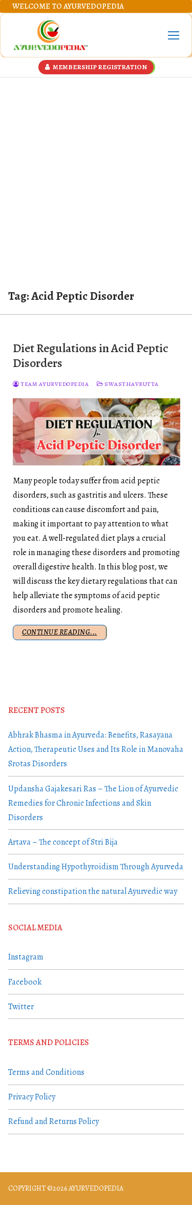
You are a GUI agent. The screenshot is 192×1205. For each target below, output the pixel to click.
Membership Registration (99, 67)
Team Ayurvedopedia (54, 384)
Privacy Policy (31, 1096)
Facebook (24, 982)
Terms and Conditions (46, 1072)
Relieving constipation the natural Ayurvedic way (92, 891)
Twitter (21, 1006)
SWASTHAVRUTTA (131, 384)
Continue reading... (59, 632)
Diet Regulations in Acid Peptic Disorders (90, 356)
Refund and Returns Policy (53, 1121)
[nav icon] (173, 35)
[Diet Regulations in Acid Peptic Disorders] (96, 431)
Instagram (26, 957)
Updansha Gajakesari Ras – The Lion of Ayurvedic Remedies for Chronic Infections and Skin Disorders (93, 803)
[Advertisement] (96, 178)
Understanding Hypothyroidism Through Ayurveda (95, 866)
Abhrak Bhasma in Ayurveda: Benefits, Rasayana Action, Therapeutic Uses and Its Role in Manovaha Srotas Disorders (95, 749)
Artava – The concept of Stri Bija (63, 842)
